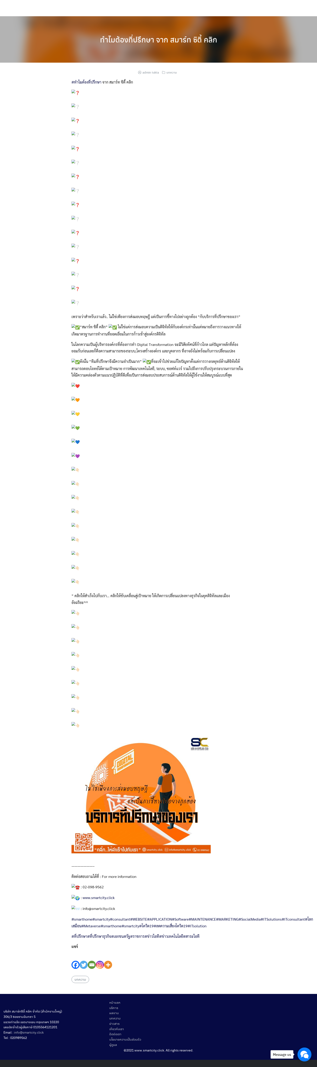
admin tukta (150, 72)
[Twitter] (84, 959)
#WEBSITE (138, 919)
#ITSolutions (271, 919)
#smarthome (81, 919)
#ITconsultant (293, 919)
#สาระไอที (191, 936)
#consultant (120, 919)
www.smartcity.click (99, 897)
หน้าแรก (114, 1002)
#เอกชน (117, 936)
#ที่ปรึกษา (79, 936)
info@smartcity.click (29, 1032)
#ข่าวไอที (152, 936)
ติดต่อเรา (115, 1034)
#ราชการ (137, 936)
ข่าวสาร (114, 1023)
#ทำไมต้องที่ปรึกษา (86, 82)
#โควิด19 (146, 925)
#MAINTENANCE (202, 919)
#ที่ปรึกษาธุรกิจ (99, 936)
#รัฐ (127, 936)
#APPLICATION (159, 919)
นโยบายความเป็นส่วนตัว (125, 1039)
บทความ (171, 72)
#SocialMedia (250, 919)
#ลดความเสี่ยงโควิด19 (171, 925)
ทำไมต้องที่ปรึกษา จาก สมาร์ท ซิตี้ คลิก (158, 39)
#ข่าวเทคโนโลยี (171, 936)
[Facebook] (75, 959)
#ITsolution (197, 925)
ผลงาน (114, 1012)
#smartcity (101, 919)
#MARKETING (227, 919)
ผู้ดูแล (113, 1044)
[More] (108, 959)
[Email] (92, 959)
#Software (180, 919)
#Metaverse (91, 925)
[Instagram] (100, 959)
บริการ (113, 1007)
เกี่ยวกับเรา (116, 1028)
